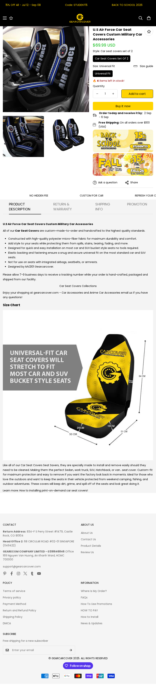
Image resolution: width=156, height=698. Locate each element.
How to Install (89, 617)
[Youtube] (39, 573)
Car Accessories (72, 293)
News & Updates (91, 623)
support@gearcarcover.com (22, 566)
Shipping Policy (12, 617)
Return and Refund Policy (19, 610)
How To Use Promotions (96, 604)
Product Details (91, 546)
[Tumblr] (32, 573)
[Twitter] (25, 573)
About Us (87, 533)
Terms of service (14, 591)
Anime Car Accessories (105, 293)
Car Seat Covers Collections (78, 286)
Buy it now (123, 106)
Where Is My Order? (94, 591)
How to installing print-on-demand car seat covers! (53, 490)
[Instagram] (18, 573)
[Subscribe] (71, 650)
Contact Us (88, 539)
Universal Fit (103, 73)
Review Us (87, 552)
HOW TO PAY (89, 610)
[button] (148, 18)
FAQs (84, 597)
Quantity (99, 86)
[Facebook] (11, 573)
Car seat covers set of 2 (111, 58)
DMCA (7, 623)
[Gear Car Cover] (79, 18)
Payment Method (14, 604)
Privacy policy (12, 597)
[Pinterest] (4, 573)
